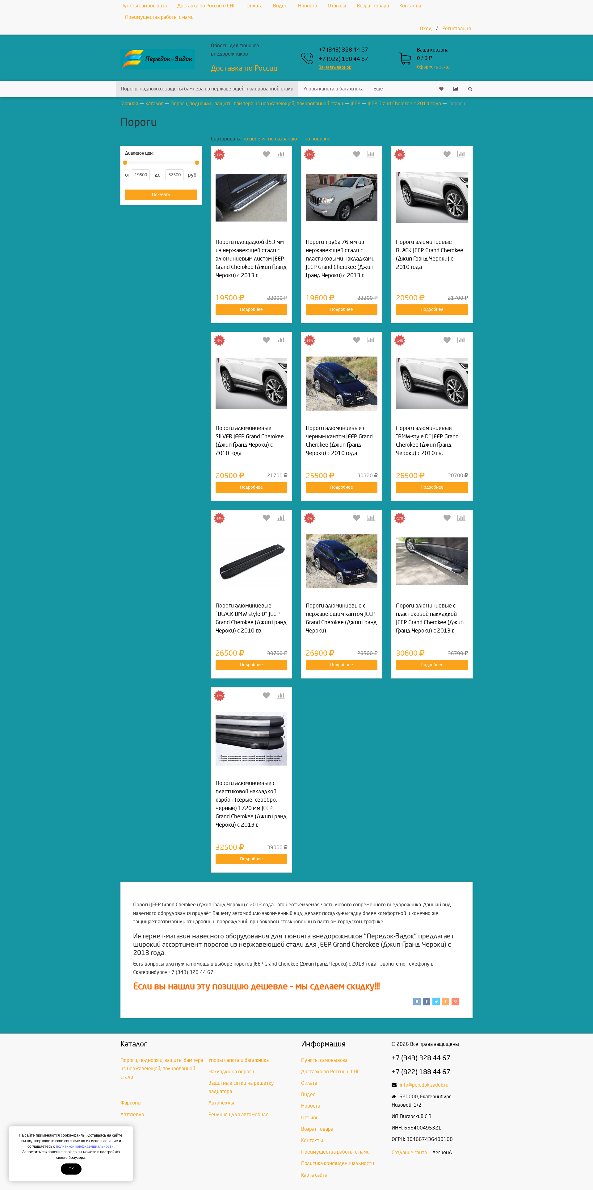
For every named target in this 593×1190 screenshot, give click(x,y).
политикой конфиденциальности (85, 1146)
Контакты (410, 5)
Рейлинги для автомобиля (238, 1114)
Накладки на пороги (231, 1071)
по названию (282, 138)
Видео (280, 5)
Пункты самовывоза (143, 5)
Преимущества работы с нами (159, 17)
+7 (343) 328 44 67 (343, 50)
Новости (307, 5)
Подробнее (251, 309)
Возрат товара (373, 5)
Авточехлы (221, 1102)
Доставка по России (244, 68)
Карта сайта (314, 1175)
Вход (426, 28)
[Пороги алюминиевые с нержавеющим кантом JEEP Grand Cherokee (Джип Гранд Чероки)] (341, 561)
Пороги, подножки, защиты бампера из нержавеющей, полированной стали (207, 88)
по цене (251, 138)
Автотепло (132, 1114)
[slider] (125, 163)
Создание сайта (409, 1152)
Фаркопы (130, 1102)
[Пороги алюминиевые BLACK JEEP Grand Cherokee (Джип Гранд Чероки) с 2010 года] (432, 197)
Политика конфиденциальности (337, 1163)
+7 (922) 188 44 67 (343, 59)
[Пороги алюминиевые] (432, 383)
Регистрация (456, 28)
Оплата (254, 5)
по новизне (317, 138)
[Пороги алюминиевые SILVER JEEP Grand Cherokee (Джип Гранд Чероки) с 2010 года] (251, 383)
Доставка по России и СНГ (206, 5)
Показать (161, 194)
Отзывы (337, 5)
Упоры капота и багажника (333, 88)
